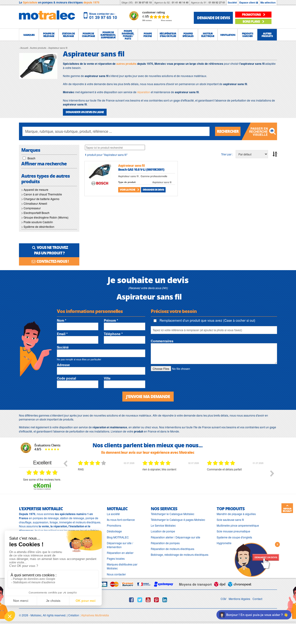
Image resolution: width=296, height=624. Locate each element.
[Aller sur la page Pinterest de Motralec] (156, 600)
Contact (257, 599)
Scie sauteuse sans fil (230, 520)
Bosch (31, 158)
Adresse (63, 364)
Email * (62, 333)
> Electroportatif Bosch (35, 213)
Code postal (66, 378)
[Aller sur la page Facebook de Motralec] (131, 600)
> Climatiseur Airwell (34, 203)
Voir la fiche (128, 189)
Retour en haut (287, 510)
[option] (106, 477)
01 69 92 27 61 (217, 2)
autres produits (126, 64)
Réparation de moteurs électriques (172, 549)
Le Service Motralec (163, 525)
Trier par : (227, 154)
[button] (29, 34)
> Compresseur (31, 208)
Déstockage (114, 531)
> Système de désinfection (37, 227)
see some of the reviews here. (42, 479)
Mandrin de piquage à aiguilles (236, 514)
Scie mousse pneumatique (233, 531)
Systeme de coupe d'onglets (234, 537)
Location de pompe (163, 531)
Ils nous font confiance (121, 520)
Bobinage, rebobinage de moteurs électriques (179, 554)
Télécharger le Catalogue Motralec (172, 514)
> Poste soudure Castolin (37, 222)
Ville (107, 378)
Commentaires (162, 341)
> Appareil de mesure (34, 190)
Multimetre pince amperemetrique (238, 525)
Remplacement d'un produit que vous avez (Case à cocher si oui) (207, 320)
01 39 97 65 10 (143, 2)
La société (113, 514)
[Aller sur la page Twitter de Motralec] (140, 600)
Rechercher (228, 131)
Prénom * (111, 320)
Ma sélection (268, 2)
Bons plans (251, 21)
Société (232, 2)
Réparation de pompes (165, 543)
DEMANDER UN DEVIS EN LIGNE (85, 112)
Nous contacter (116, 574)
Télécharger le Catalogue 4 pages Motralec (178, 520)
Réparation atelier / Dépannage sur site (175, 537)
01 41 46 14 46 (180, 2)
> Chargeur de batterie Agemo (40, 199)
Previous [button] (65, 463)
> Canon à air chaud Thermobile (41, 194)
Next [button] (272, 473)
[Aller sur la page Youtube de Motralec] (148, 600)
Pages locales (116, 558)
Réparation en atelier (120, 553)
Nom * (61, 320)
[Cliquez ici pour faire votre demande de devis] (257, 559)
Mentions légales (239, 599)
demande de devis (213, 17)
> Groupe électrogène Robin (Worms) (44, 217)
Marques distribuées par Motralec (122, 566)
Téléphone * (113, 333)
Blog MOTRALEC (118, 537)
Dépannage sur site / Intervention (120, 545)
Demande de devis (153, 189)
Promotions (114, 525)
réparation (143, 92)
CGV (223, 599)
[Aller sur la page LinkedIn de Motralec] (165, 600)
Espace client (247, 2)
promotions (251, 14)
